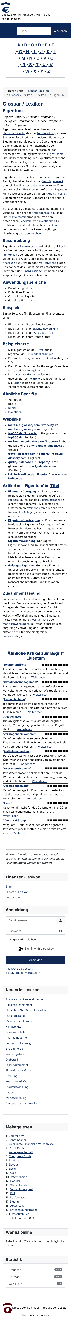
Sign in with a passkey (39, 948)
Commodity (16, 1135)
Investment (15, 412)
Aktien (50, 193)
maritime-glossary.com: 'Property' (31, 425)
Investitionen (46, 221)
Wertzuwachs (47, 262)
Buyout (13, 1164)
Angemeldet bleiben (23, 939)
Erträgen (29, 189)
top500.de (15, 437)
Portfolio (34, 378)
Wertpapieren (36, 508)
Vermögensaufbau (43, 212)
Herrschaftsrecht (14, 133)
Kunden (51, 358)
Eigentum (16, 1201)
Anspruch (9, 262)
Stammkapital (19, 1185)
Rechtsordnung (46, 133)
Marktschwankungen (16, 623)
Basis (12, 1168)
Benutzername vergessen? (23, 972)
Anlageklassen (35, 370)
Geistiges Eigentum (21, 565)
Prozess (13, 499)
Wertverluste (39, 619)
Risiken (52, 225)
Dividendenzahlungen (39, 354)
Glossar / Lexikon (17, 892)
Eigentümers (55, 154)
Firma (40, 350)
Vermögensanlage (16, 785)
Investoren (19, 217)
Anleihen (61, 193)
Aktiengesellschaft (21, 1152)
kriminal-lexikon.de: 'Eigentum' (29, 474)
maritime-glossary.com (24, 429)
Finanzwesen (28, 246)
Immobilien (10, 254)
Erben (17, 382)
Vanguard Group (15, 820)
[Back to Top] (65, 1317)
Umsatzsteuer (20, 1214)
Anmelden (35, 960)
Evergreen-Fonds (20, 1156)
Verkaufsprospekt (21, 1189)
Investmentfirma (15, 664)
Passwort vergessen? (19, 968)
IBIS (12, 1193)
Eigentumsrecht (50, 499)
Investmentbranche (17, 768)
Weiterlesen (38, 677)
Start (9, 886)
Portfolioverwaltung (17, 751)
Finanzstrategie (13, 636)
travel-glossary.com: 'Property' (29, 453)
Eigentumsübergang (22, 491)
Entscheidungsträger (23, 1209)
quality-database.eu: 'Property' (29, 462)
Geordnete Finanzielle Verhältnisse (31, 1144)
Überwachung (33, 233)
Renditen (25, 221)
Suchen (62, 31)
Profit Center (17, 1148)
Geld (13, 1172)
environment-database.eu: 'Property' (33, 441)
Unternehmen (18, 1177)
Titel (54, 485)
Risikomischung (14, 699)
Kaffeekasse (18, 1197)
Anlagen (29, 512)
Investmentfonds (25, 374)
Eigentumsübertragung (24, 520)
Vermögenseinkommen (20, 734)
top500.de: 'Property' (22, 433)
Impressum (13, 897)
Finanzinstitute (32, 271)
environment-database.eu (46, 445)
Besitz (63, 246)
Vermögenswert (52, 181)
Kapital (12, 408)
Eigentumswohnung (45, 328)
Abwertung (17, 1205)
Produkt (14, 1160)
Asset (7, 803)
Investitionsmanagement (20, 682)
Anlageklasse (12, 716)
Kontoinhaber (17, 1140)
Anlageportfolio (44, 332)
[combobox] (34, 31)
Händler (15, 1181)
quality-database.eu (42, 466)
